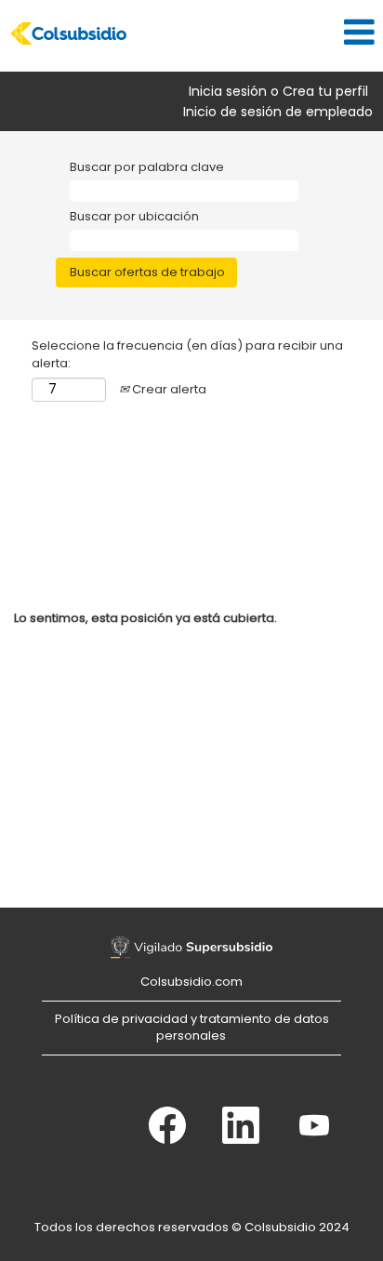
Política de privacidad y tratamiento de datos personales (192, 1027)
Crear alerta (167, 389)
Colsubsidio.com (191, 981)
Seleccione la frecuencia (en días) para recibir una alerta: (187, 355)
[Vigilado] (191, 948)
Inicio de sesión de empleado (278, 111)
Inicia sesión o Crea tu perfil (278, 91)
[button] (255, 32)
